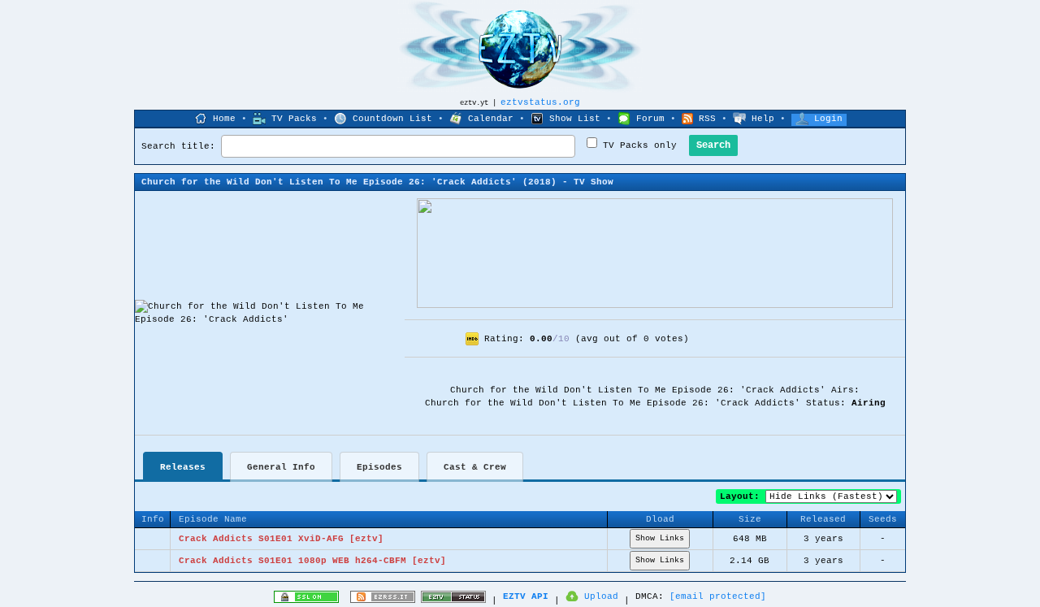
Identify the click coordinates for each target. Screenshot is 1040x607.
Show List (574, 119)
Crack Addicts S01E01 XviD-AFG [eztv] (281, 539)
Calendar (491, 119)
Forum (650, 119)
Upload (601, 596)
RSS (707, 119)
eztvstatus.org (540, 102)
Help (763, 119)
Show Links (659, 538)
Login (828, 119)
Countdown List (392, 119)
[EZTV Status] (453, 600)
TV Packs (294, 119)
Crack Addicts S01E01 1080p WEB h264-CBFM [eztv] (312, 561)
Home (224, 119)
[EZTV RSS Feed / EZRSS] (382, 600)
